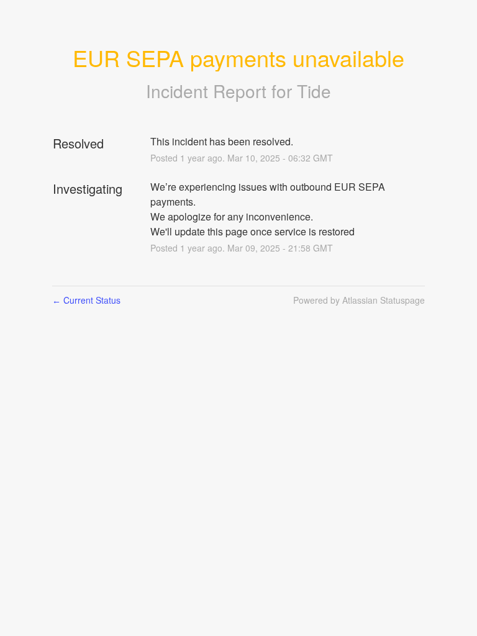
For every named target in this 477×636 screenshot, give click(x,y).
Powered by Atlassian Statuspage (359, 300)
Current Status (86, 300)
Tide (314, 90)
